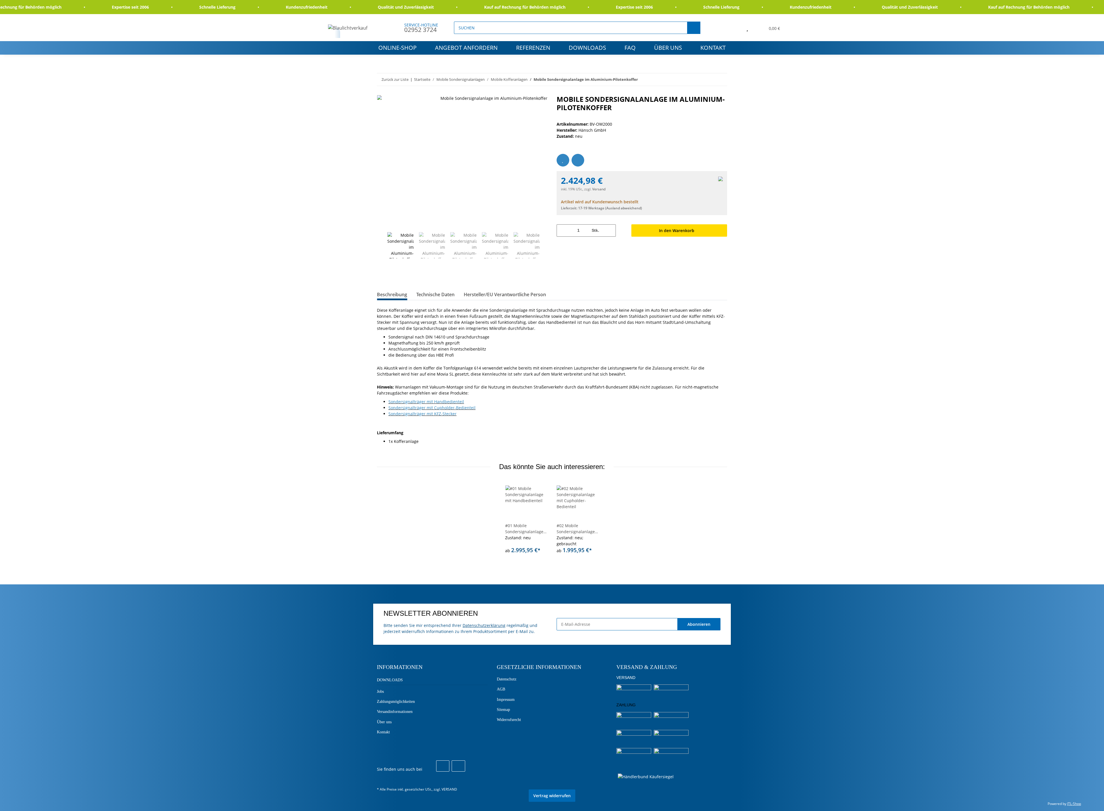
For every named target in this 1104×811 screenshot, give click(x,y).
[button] (734, 27)
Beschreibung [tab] (392, 294)
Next (545, 245)
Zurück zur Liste (395, 79)
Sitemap (503, 709)
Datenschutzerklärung (484, 625)
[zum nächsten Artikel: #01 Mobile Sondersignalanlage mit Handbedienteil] (721, 79)
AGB (501, 689)
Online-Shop (397, 47)
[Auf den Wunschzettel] (563, 160)
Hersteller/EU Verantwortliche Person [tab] (505, 294)
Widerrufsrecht (509, 720)
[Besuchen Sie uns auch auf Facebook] (442, 766)
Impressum (506, 699)
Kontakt (713, 47)
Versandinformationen (395, 711)
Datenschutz (506, 679)
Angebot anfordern (466, 47)
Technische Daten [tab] (435, 294)
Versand (598, 189)
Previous (382, 245)
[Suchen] (693, 28)
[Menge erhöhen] (609, 230)
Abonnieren (698, 624)
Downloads (587, 47)
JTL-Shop (1074, 803)
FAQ (630, 47)
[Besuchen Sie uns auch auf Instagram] (458, 766)
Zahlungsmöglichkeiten (396, 701)
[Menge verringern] (563, 230)
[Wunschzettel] (747, 27)
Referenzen (533, 47)
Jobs (380, 691)
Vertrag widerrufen (552, 795)
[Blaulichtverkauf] (347, 27)
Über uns (668, 47)
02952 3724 (420, 30)
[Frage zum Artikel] (578, 160)
